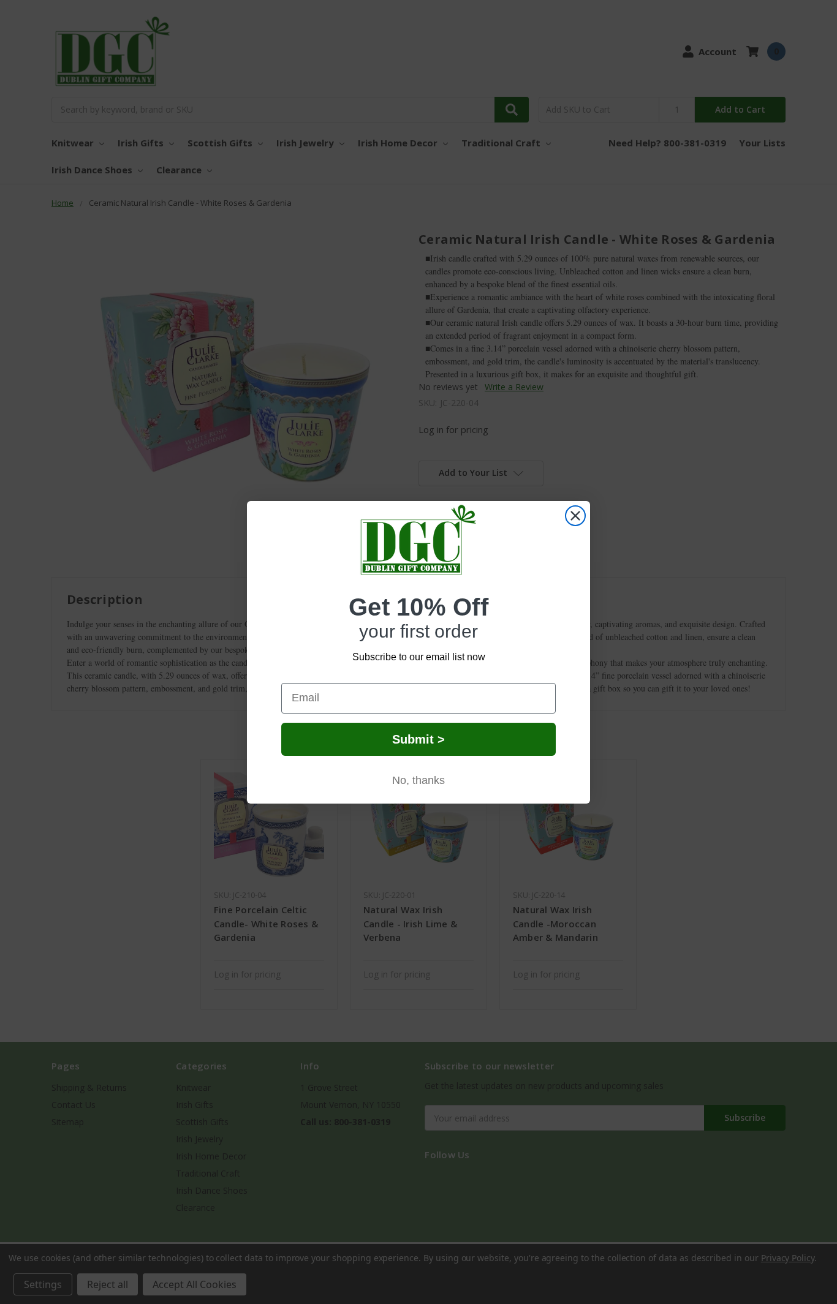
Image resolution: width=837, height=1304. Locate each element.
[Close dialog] (575, 516)
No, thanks (418, 780)
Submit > (418, 739)
